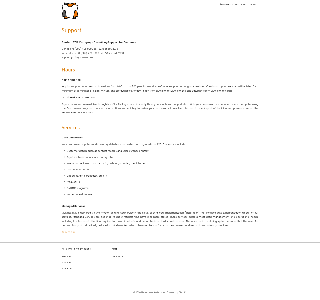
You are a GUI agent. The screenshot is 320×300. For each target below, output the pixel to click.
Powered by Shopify (177, 292)
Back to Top (69, 232)
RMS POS (66, 256)
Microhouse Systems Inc (153, 292)
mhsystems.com (229, 4)
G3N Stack (67, 268)
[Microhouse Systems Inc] (70, 10)
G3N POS (66, 262)
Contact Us (118, 256)
